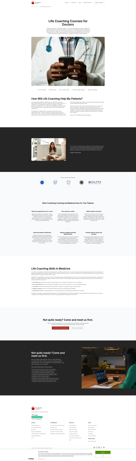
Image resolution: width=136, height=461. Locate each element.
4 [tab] (70, 186)
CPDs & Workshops (72, 427)
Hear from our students (75, 115)
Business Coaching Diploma (36, 431)
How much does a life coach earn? (75, 437)
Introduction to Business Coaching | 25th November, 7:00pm (44, 381)
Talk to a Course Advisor (77, 328)
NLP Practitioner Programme (36, 427)
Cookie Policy (90, 433)
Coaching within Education (36, 435)
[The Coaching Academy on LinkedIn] (99, 447)
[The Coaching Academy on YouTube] (104, 447)
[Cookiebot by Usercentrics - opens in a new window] (31, 459)
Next (101, 182)
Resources (73, 2)
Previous (34, 182)
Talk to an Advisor (99, 2)
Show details (40, 458)
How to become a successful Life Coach (57, 425)
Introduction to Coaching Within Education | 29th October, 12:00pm (45, 378)
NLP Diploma (33, 429)
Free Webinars (53, 422)
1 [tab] (65, 186)
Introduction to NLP (53, 427)
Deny (103, 455)
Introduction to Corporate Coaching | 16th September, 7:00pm (44, 374)
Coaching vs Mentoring (73, 433)
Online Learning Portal (92, 441)
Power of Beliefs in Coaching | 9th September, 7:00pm (42, 372)
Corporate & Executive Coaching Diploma (38, 433)
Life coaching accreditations (74, 435)
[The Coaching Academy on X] (101, 447)
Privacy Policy (90, 431)
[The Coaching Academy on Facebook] (94, 447)
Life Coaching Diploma (35, 425)
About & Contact (87, 2)
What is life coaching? (73, 429)
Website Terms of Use (92, 429)
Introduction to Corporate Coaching (56, 431)
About (89, 422)
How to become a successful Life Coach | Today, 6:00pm (43, 369)
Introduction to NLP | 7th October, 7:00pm (40, 376)
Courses (67, 2)
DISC (80, 2)
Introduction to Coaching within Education (57, 433)
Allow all (102, 452)
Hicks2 (50, 448)
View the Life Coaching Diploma (60, 328)
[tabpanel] (41, 182)
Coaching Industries (72, 425)
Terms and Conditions (92, 435)
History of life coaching (73, 431)
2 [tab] (67, 186)
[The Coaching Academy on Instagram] (96, 447)
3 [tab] (68, 186)
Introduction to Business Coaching (56, 429)
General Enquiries (91, 427)
